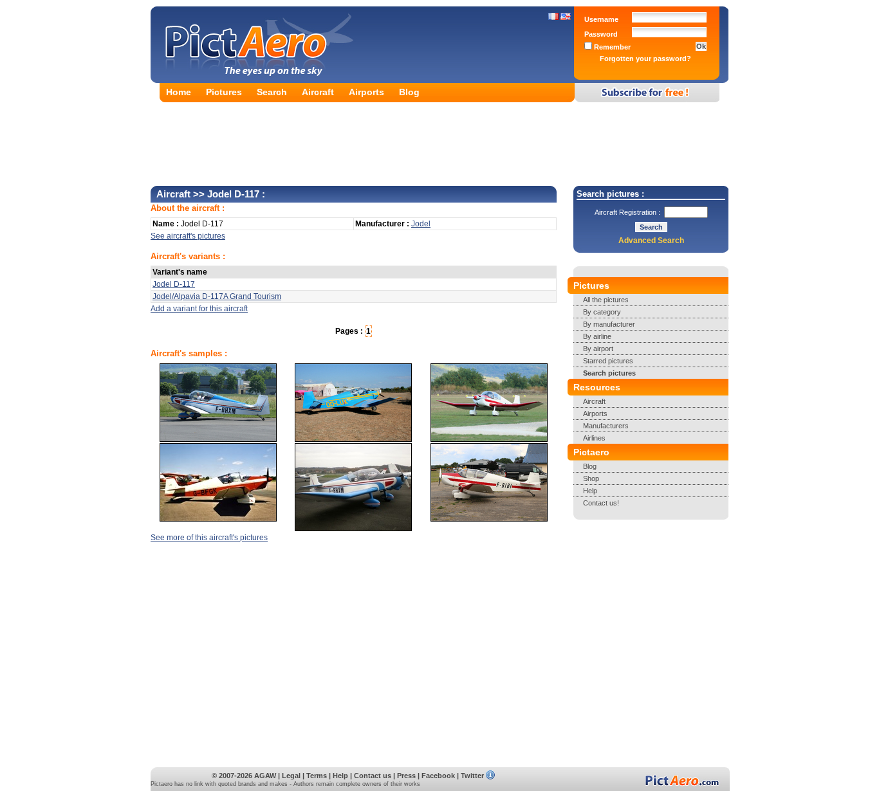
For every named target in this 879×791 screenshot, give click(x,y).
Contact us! (601, 503)
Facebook (438, 775)
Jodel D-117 (174, 284)
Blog (409, 92)
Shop (591, 478)
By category (602, 312)
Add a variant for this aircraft (199, 308)
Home (178, 92)
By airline (597, 336)
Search (272, 92)
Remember (611, 47)
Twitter (472, 775)
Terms (316, 775)
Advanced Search (651, 240)
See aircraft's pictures (188, 236)
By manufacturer (609, 324)
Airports (366, 92)
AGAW (265, 775)
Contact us (372, 775)
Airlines (594, 438)
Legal (291, 775)
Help (590, 491)
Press (406, 775)
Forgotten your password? (645, 58)
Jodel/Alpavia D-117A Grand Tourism (217, 296)
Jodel (420, 223)
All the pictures (606, 300)
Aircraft (318, 92)
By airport (598, 348)
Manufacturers (606, 426)
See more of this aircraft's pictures (209, 537)
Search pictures (609, 373)
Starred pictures (608, 361)
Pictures (224, 92)
